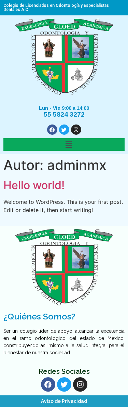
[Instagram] (76, 129)
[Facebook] (52, 129)
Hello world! (34, 185)
